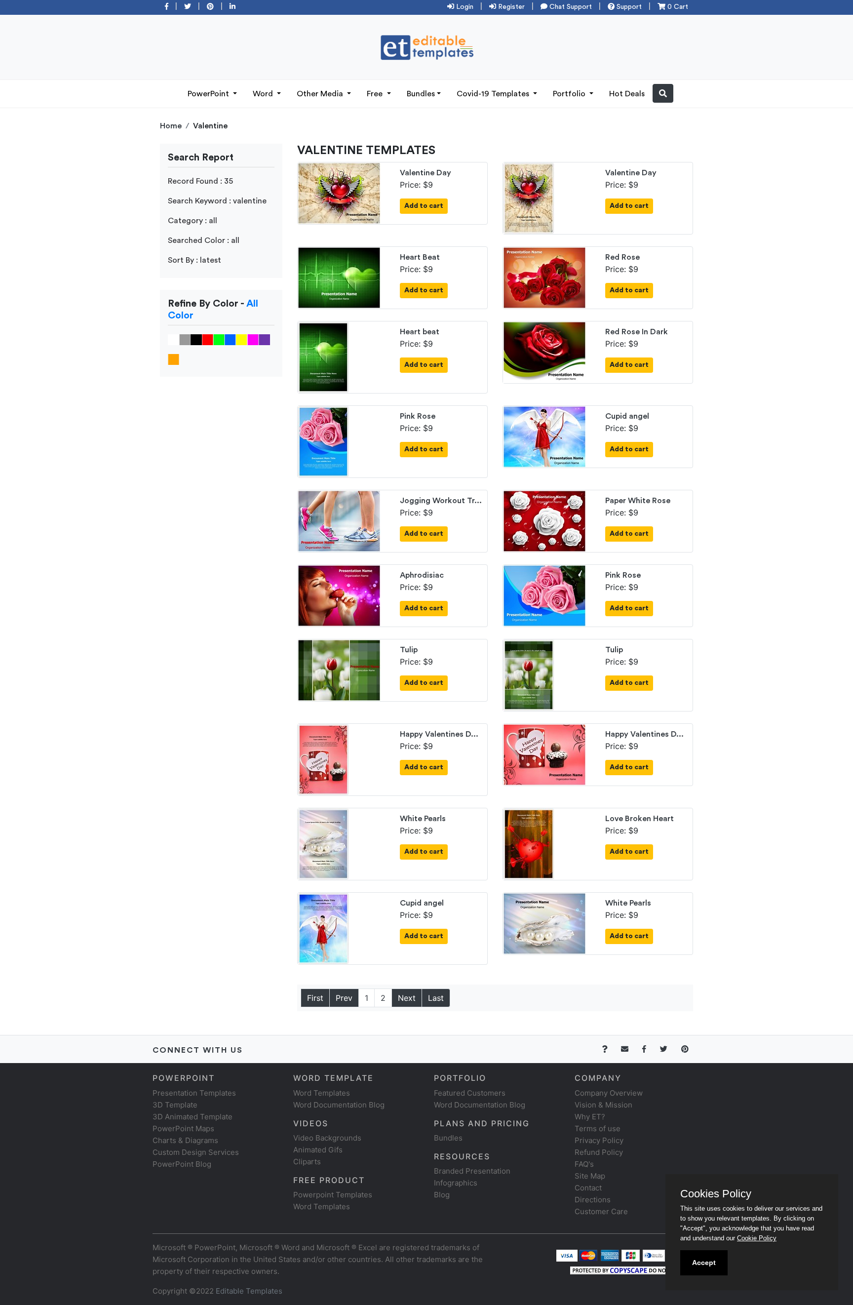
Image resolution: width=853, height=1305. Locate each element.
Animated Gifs (318, 1149)
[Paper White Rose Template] (544, 520)
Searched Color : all (203, 240)
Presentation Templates (194, 1093)
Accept (704, 1262)
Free (376, 94)
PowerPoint (209, 94)
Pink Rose (417, 416)
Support (628, 6)
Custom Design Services (196, 1152)
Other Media (321, 94)
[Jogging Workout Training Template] (339, 520)
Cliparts (307, 1161)
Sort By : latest (194, 260)
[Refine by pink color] (253, 339)
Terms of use (597, 1128)
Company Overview (609, 1093)
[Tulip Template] (339, 669)
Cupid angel (627, 416)
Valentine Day (425, 173)
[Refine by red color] (207, 339)
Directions (593, 1199)
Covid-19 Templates (494, 94)
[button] (663, 93)
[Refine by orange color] (173, 359)
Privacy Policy (599, 1140)
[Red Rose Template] (544, 277)
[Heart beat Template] (323, 356)
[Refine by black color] (196, 339)
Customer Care (601, 1211)
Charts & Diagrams (185, 1140)
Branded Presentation (472, 1171)
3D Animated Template (193, 1116)
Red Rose (622, 257)
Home (171, 126)
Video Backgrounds (327, 1138)
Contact (588, 1187)
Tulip (409, 650)
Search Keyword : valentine (217, 201)
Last (436, 998)
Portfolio (570, 94)
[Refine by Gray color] (185, 339)
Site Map (590, 1176)
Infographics (455, 1182)
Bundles (421, 94)
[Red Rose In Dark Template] (544, 351)
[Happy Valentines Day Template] (323, 759)
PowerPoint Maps (183, 1128)
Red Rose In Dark (636, 332)
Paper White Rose (637, 501)
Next (407, 998)
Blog (442, 1194)
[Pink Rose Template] (323, 441)
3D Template (175, 1104)
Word (264, 94)
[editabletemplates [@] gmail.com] (630, 1049)
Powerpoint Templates (332, 1194)
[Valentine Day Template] (339, 193)
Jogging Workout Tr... (441, 501)
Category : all (192, 221)
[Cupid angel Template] (544, 436)
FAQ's (584, 1164)
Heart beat (419, 332)
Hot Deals (627, 94)
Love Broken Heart (639, 819)
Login (463, 6)
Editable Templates (249, 1291)
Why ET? (590, 1116)
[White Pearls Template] (323, 843)
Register (510, 6)
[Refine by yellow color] (241, 339)
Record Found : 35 (200, 181)
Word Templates (321, 1093)
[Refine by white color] (173, 339)
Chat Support (569, 6)
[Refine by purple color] (264, 339)
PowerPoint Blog (182, 1164)
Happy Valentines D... (439, 734)
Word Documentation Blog (339, 1104)
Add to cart (423, 205)
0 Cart (676, 6)
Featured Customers (469, 1093)
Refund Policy (599, 1152)
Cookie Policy (756, 1238)
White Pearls (423, 819)
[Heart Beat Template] (339, 277)
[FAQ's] (610, 1049)
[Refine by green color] (219, 339)
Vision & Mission (603, 1104)
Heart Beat (420, 257)
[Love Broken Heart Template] (528, 843)
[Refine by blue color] (230, 339)
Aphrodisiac (422, 575)
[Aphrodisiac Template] (339, 595)
